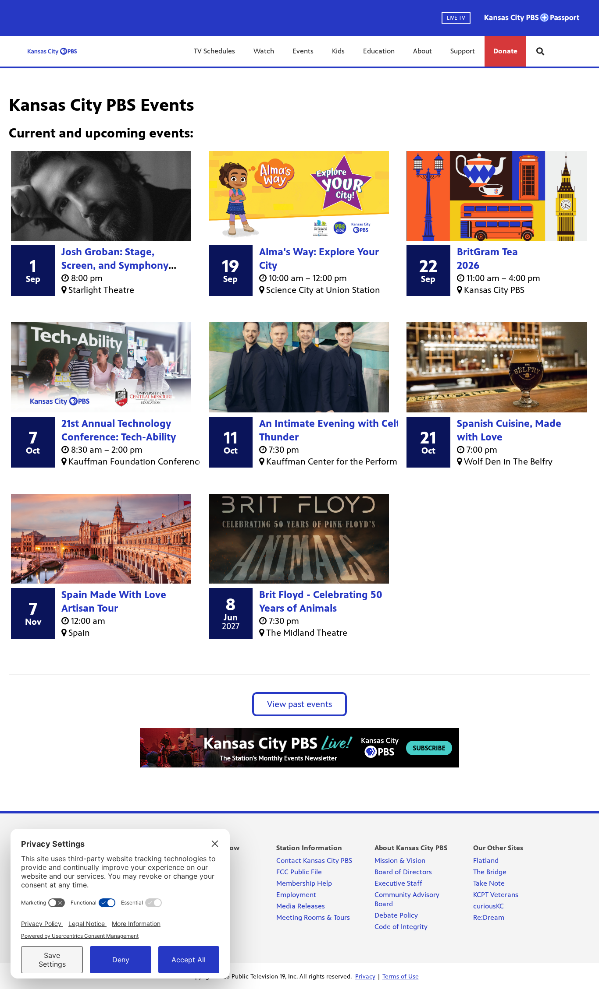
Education (379, 51)
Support (462, 51)
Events (303, 51)
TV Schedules (214, 51)
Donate (505, 51)
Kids (338, 51)
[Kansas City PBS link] (52, 51)
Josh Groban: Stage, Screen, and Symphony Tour (114, 265)
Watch (263, 51)
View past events (299, 704)
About (422, 51)
